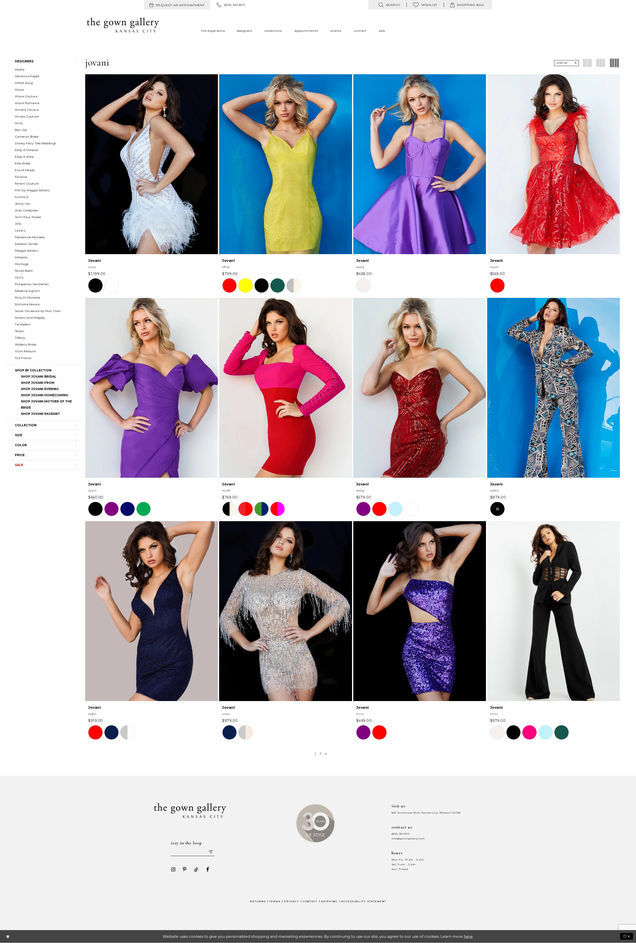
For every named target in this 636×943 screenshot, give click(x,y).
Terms (274, 901)
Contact (310, 901)
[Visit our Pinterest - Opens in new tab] (184, 869)
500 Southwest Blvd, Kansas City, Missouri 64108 (426, 812)
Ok (627, 936)
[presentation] (151, 164)
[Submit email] (210, 851)
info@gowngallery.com (408, 838)
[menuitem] (177, 4)
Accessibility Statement (363, 901)
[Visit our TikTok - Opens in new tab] (196, 869)
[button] (43, 61)
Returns (258, 901)
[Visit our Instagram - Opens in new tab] (173, 869)
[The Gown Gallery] (123, 25)
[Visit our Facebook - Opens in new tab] (207, 869)
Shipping (329, 901)
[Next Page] (326, 753)
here (468, 936)
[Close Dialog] (8, 936)
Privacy (291, 901)
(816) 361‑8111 (401, 833)
